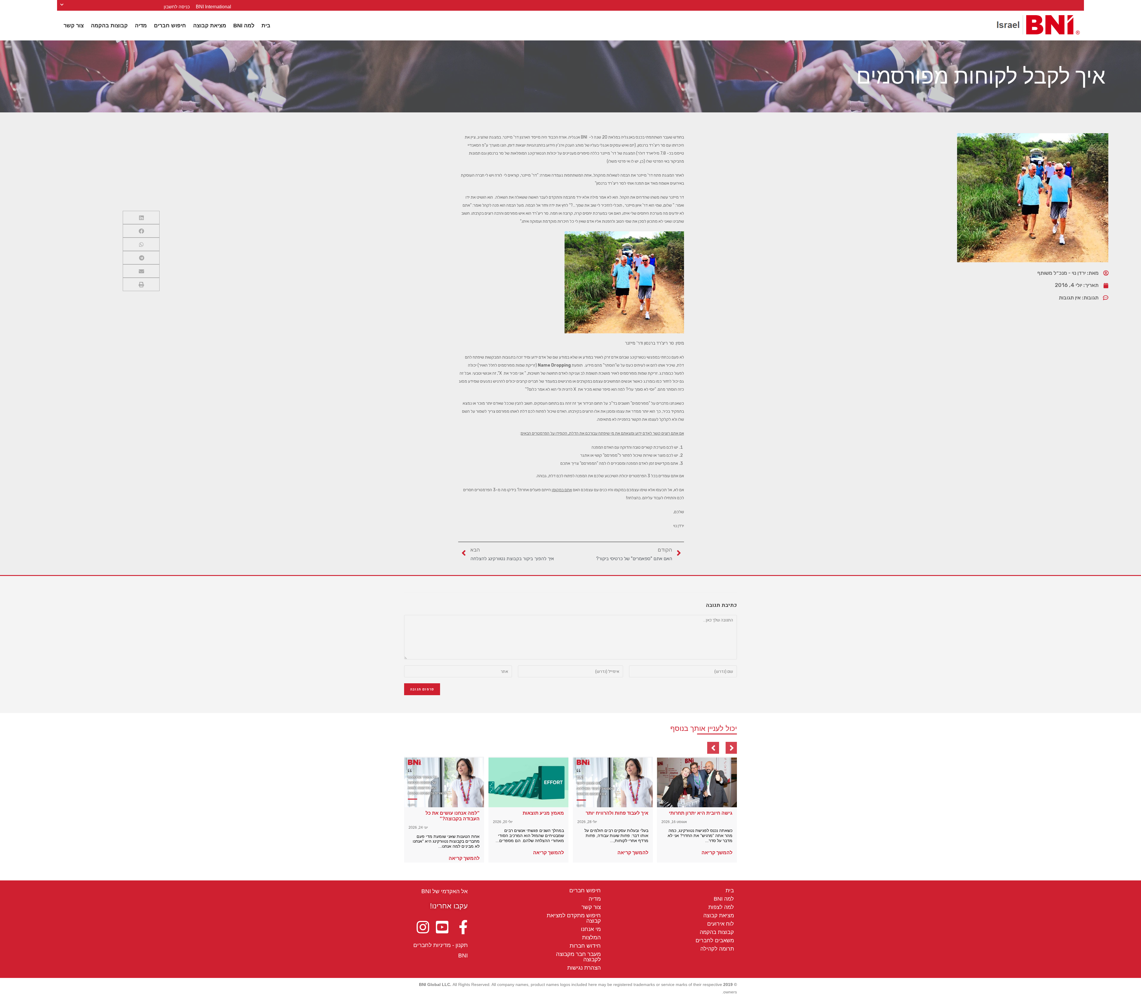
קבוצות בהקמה (109, 26)
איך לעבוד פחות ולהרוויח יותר (616, 813)
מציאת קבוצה (209, 26)
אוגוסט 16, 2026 (674, 822)
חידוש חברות (585, 946)
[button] (717, 852)
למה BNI (243, 26)
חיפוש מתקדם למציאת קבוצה (574, 918)
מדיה (141, 26)
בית (265, 26)
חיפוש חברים (170, 26)
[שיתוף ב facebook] (141, 231)
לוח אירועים (720, 924)
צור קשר (74, 26)
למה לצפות (721, 907)
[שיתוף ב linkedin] (141, 217)
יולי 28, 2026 (587, 822)
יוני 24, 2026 (418, 827)
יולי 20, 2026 (503, 822)
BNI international (213, 6)
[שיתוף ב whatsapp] (141, 244)
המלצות (591, 937)
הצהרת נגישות (584, 968)
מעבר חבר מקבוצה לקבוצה (578, 956)
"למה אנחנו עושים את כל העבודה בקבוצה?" (452, 816)
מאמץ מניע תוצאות (543, 813)
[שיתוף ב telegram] (141, 257)
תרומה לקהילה (717, 949)
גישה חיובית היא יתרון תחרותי (700, 813)
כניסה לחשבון (177, 6)
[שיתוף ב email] (141, 271)
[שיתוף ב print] (141, 284)
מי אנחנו (591, 929)
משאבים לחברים (715, 940)
